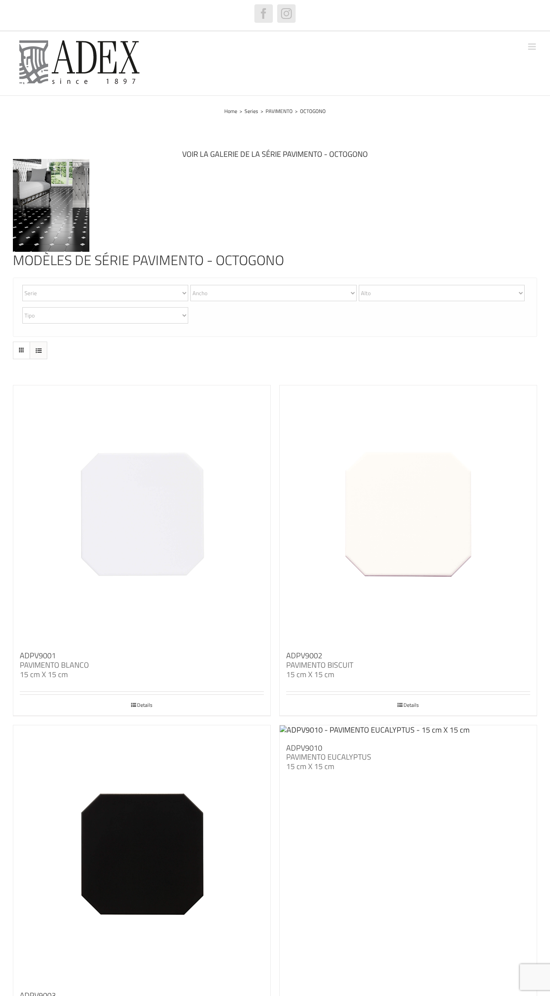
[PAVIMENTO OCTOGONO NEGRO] (51, 162)
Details (145, 705)
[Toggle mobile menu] (532, 46)
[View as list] (38, 350)
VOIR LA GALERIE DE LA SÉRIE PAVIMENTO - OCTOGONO (275, 154)
